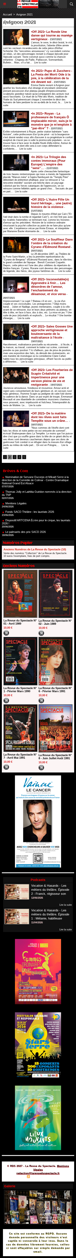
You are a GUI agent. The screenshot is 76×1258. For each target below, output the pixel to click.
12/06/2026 (37, 897)
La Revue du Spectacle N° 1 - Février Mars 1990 (20, 689)
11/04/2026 (37, 922)
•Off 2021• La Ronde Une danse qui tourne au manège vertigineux (51, 35)
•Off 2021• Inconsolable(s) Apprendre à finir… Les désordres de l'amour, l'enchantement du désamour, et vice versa (50, 287)
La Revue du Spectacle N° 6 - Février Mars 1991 (55, 689)
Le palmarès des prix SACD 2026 (25, 520)
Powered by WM (55, 1177)
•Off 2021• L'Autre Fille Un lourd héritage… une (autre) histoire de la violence (51, 203)
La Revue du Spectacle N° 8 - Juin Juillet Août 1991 (55, 757)
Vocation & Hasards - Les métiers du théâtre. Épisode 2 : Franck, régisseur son (50, 890)
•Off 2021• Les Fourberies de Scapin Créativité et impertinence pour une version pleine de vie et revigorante (52, 377)
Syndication (37, 1177)
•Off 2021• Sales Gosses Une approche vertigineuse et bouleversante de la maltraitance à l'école (52, 332)
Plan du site (18, 1177)
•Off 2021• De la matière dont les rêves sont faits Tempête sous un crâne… (49, 417)
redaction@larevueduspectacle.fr (38, 1173)
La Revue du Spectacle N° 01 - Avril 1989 (20, 622)
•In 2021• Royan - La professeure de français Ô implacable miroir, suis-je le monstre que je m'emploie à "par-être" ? (51, 121)
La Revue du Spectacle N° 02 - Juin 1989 (55, 622)
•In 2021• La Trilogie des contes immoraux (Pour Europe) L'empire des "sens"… (48, 162)
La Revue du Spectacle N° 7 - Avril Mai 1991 (20, 756)
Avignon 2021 (24, 14)
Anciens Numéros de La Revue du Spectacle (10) (35, 549)
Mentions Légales (16, 492)
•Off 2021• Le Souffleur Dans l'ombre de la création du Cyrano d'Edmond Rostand (52, 243)
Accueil (7, 14)
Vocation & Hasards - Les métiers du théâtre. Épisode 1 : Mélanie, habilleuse (50, 914)
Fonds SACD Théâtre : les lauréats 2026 (29, 500)
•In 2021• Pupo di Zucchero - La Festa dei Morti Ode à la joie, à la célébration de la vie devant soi (51, 76)
